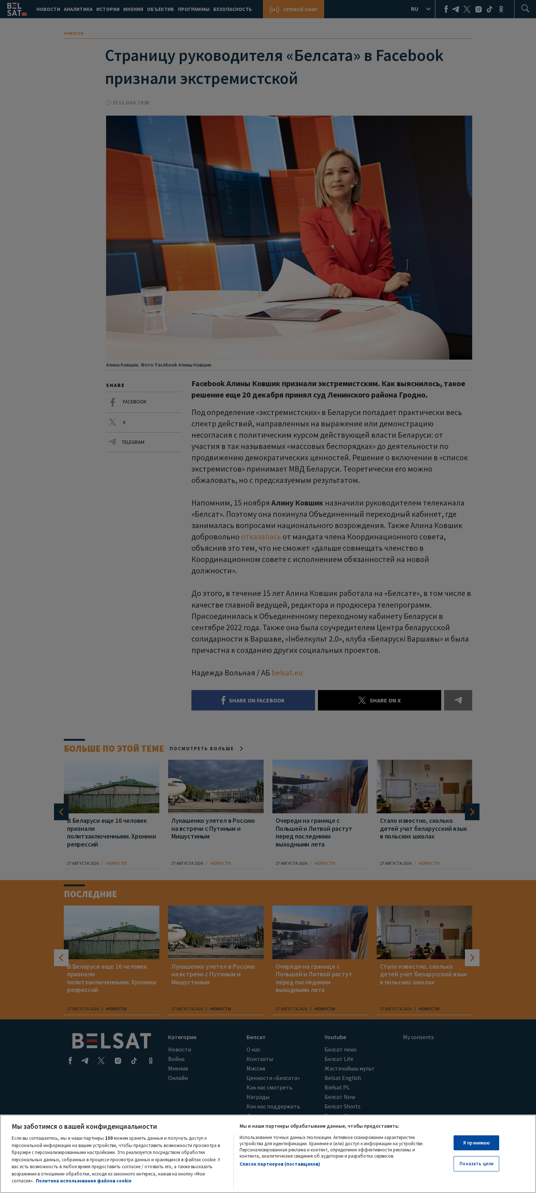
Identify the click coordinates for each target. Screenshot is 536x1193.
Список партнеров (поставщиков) (280, 1164)
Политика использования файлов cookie (84, 1181)
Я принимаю (476, 1143)
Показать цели (476, 1164)
